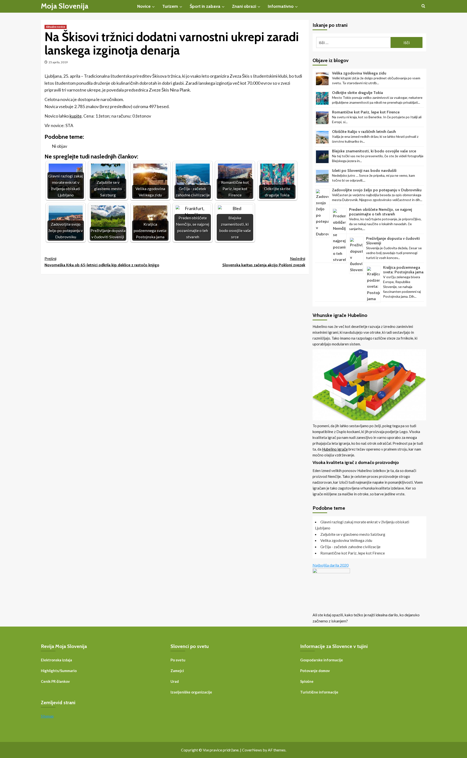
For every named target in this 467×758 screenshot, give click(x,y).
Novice (144, 6)
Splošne (307, 681)
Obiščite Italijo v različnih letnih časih (364, 131)
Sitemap (47, 716)
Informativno (281, 6)
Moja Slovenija (64, 5)
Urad (175, 681)
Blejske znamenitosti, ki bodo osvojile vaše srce (374, 151)
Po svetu (178, 660)
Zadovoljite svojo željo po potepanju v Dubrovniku (377, 190)
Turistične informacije (319, 692)
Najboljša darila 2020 (331, 565)
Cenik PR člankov (55, 681)
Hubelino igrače (335, 449)
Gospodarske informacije (321, 660)
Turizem (170, 6)
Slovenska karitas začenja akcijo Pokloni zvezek (263, 261)
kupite (76, 116)
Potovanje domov (315, 670)
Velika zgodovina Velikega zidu (359, 73)
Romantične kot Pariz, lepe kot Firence (366, 112)
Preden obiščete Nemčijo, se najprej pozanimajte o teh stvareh (380, 211)
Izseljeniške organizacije (191, 692)
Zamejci (177, 670)
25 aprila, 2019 (58, 62)
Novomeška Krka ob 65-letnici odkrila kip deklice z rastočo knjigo (102, 261)
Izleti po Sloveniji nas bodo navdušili (364, 170)
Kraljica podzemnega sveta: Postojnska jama (403, 269)
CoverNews (252, 750)
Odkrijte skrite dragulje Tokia (357, 92)
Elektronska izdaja (56, 660)
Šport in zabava (205, 6)
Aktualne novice (55, 26)
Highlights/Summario (59, 670)
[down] (153, 7)
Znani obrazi (244, 6)
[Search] (423, 6)
